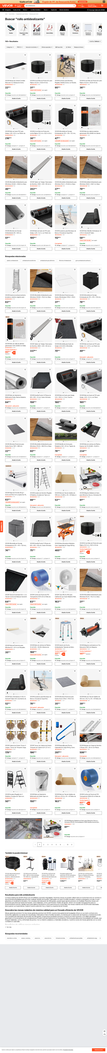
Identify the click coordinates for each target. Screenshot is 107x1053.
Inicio (6, 14)
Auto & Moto (12, 14)
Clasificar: (91, 41)
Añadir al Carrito (16, 98)
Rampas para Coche (34, 14)
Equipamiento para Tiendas (22, 14)
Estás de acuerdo (99, 1049)
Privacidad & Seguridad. (68, 1049)
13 (67, 844)
